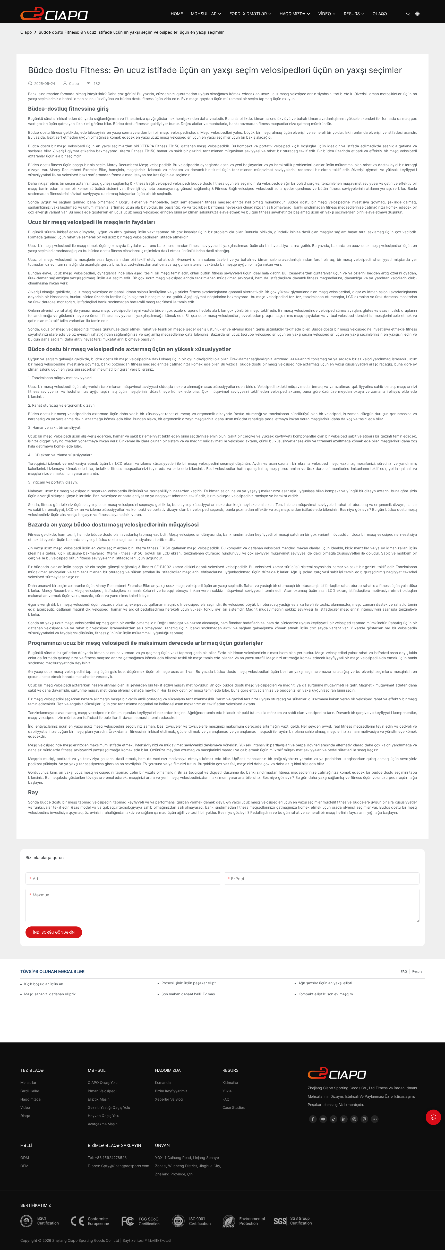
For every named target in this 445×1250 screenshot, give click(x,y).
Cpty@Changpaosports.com (125, 1166)
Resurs (417, 971)
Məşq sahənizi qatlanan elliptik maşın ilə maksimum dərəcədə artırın (53, 994)
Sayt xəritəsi (133, 1240)
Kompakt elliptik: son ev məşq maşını (327, 994)
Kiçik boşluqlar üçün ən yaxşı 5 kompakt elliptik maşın (46, 984)
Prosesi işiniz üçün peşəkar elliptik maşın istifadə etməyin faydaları (190, 983)
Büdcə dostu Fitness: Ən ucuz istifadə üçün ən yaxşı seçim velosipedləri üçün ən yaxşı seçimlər (131, 32)
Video (25, 1107)
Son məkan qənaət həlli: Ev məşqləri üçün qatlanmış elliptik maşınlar (190, 994)
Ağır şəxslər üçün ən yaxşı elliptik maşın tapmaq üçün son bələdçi (327, 983)
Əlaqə (25, 1115)
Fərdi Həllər (29, 1091)
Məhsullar (28, 1082)
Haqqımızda (30, 1099)
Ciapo (26, 32)
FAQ (404, 971)
